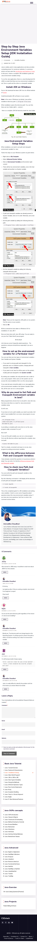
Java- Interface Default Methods (14, 834)
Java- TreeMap (9, 876)
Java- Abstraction (10, 827)
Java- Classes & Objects (11, 817)
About (30, 936)
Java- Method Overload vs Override (14, 822)
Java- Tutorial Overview (11, 767)
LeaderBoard (29, 938)
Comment (5, 705)
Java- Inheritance (9, 829)
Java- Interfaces (9, 831)
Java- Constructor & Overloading (14, 819)
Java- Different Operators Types (14, 784)
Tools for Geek (19, 938)
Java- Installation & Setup (12, 772)
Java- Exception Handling (12, 792)
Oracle (5, 92)
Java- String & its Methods (12, 782)
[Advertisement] (18, 24)
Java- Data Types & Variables (13, 780)
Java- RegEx (8, 797)
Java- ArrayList (9, 856)
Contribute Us (14, 936)
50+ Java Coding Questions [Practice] (13, 891)
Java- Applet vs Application (12, 852)
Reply (4, 572)
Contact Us (23, 936)
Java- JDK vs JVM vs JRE (11, 777)
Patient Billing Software (9, 906)
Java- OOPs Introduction (11, 814)
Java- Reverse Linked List (12, 861)
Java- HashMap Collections (12, 854)
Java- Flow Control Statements (13, 787)
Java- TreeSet (9, 873)
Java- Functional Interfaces (12, 864)
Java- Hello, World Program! (12, 775)
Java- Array (8, 789)
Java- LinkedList (9, 859)
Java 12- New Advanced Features (14, 799)
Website (4, 738)
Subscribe (6, 936)
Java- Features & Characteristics (14, 770)
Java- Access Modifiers (11, 824)
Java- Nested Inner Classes (12, 836)
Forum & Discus (8, 938)
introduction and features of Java (25, 71)
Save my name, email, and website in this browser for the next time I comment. (18, 748)
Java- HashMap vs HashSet (12, 869)
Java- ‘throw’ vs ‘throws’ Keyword (14, 794)
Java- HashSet (9, 866)
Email (3, 729)
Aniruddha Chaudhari (19, 60)
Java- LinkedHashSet (11, 871)
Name (3, 720)
